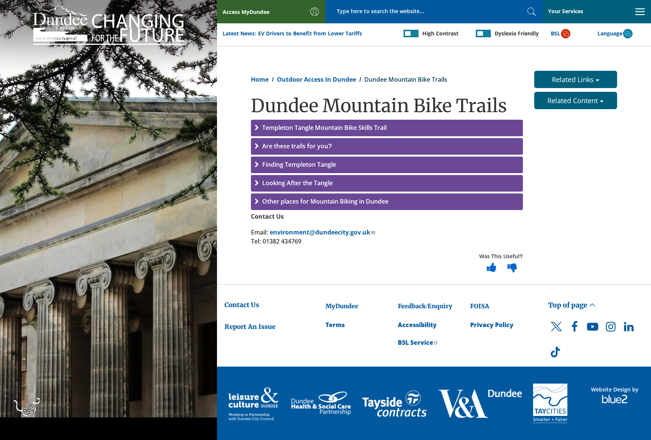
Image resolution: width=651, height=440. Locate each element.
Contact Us (242, 305)
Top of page (568, 305)
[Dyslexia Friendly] (483, 33)
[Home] (108, 23)
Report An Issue (250, 327)
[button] (387, 128)
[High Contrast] (411, 33)
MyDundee (342, 306)
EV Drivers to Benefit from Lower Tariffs (310, 33)
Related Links (574, 79)
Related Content (573, 100)
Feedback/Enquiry (425, 306)
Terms (335, 325)
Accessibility (417, 325)
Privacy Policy (491, 325)
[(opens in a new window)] (254, 403)
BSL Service (415, 342)
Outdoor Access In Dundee (316, 79)
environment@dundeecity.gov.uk (320, 232)
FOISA (479, 306)
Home (260, 79)
